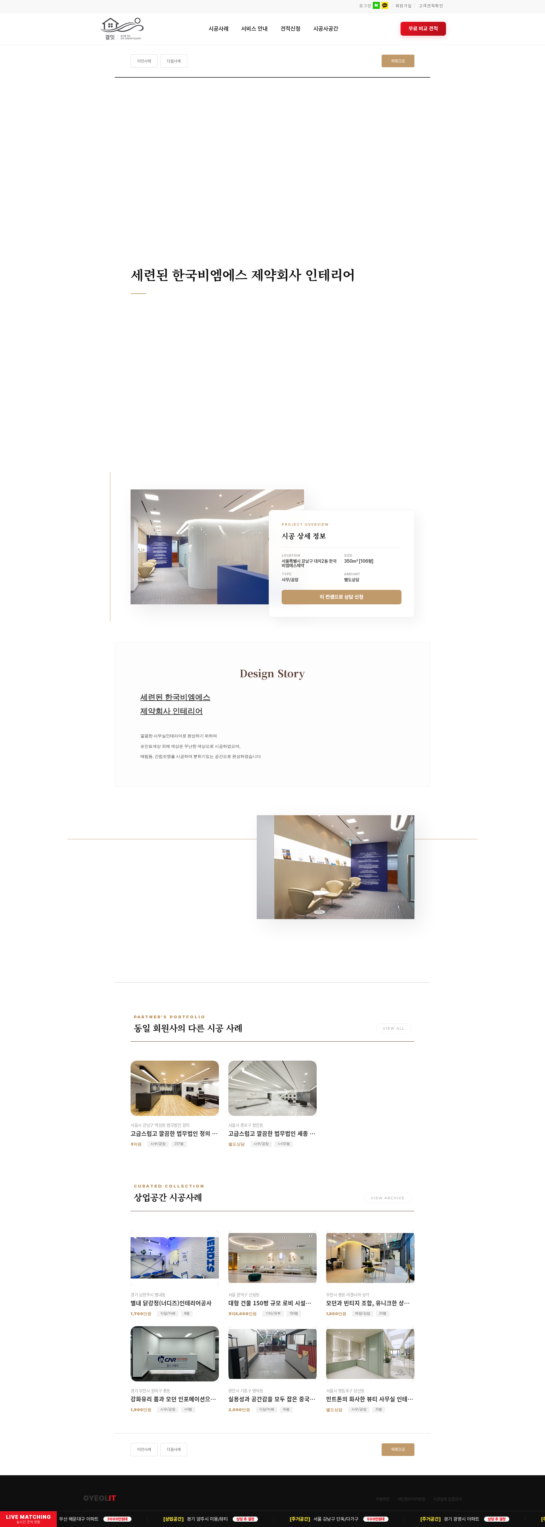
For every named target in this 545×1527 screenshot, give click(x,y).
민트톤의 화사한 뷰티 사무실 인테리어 (370, 1399)
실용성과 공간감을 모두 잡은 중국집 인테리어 (272, 1399)
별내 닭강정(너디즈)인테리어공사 (171, 1303)
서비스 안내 (254, 28)
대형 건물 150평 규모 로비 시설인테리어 (272, 1303)
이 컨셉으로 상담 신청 (341, 597)
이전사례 (144, 61)
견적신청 (290, 28)
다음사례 (174, 61)
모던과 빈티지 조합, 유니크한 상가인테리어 (370, 1303)
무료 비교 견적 (423, 29)
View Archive (388, 1198)
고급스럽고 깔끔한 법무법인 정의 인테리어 (175, 1133)
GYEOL (99, 1498)
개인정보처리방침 (411, 1499)
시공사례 (218, 28)
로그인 (365, 5)
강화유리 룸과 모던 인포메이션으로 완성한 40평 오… (175, 1399)
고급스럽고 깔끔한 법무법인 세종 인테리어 (272, 1133)
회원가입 (404, 5)
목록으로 (398, 61)
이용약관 (383, 1499)
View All (394, 1028)
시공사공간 (325, 28)
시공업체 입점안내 (447, 1499)
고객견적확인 (431, 5)
